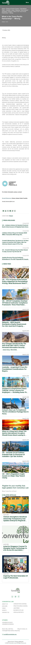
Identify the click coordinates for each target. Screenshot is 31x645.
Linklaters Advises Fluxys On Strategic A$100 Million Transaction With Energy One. (14, 233)
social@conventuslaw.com (10, 634)
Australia (8, 10)
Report (11, 215)
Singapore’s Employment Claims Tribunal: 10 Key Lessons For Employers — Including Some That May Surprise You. (15, 391)
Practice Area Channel (21, 606)
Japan (12, 10)
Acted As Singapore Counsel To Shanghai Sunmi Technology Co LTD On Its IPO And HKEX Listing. (15, 549)
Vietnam (10, 11)
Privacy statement (19, 641)
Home (3, 8)
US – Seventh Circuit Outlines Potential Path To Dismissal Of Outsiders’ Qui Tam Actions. (13, 454)
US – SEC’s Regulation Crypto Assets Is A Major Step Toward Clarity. (13, 476)
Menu (27, 2)
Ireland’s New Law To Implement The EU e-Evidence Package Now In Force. (15, 412)
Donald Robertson (6, 198)
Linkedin (12, 597)
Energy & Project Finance (12, 8)
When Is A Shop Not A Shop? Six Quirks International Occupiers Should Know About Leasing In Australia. (14, 434)
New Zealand (24, 10)
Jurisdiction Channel (20, 603)
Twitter (15, 597)
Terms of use (11, 641)
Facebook (19, 597)
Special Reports (19, 612)
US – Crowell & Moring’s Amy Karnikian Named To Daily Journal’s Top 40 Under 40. (15, 250)
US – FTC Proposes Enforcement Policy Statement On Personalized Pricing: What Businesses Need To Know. (15, 282)
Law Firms (16, 608)
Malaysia (17, 10)
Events (4, 610)
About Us (5, 604)
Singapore (4, 11)
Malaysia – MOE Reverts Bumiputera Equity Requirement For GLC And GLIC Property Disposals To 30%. (14, 325)
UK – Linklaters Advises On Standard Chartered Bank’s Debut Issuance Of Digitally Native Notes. (15, 226)
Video (4, 608)
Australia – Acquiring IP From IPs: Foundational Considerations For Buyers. (14, 369)
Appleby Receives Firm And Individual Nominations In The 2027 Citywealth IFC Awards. (15, 258)
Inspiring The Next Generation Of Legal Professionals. (15, 577)
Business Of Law (18, 610)
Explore (4, 606)
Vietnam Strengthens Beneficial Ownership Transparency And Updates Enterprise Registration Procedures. (15, 519)
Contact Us (5, 612)
